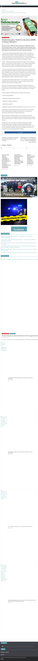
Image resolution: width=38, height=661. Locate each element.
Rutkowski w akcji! (12, 333)
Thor (9, 43)
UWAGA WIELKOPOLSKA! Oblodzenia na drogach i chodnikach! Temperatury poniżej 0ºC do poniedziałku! (31, 159)
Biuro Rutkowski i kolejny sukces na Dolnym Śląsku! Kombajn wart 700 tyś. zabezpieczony (20, 452)
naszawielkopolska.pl (10, 657)
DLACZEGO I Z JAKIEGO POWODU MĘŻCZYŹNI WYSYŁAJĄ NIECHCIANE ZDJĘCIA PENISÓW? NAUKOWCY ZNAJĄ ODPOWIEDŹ (18, 159)
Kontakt (2, 654)
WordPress (24, 657)
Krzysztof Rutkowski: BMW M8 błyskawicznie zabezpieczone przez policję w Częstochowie (20, 378)
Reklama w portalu (5, 652)
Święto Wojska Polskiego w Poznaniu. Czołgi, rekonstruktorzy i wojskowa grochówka (19, 252)
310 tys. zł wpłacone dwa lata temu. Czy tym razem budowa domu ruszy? (20, 526)
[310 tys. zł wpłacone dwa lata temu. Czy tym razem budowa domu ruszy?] (4, 527)
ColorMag (19, 657)
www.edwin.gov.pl (32, 106)
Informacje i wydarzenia (5, 37)
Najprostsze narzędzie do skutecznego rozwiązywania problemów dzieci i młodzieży (10, 139)
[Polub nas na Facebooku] (19, 227)
